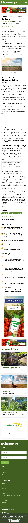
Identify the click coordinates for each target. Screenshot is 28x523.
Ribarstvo (4, 490)
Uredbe (3, 488)
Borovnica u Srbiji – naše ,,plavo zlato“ (13, 240)
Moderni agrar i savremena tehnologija (11, 495)
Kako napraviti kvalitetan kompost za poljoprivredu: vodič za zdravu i (11, 368)
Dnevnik (7, 206)
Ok (9, 521)
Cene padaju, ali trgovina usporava (13, 244)
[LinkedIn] (7, 26)
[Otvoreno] (26, 2)
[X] (5, 26)
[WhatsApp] (9, 26)
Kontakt (3, 477)
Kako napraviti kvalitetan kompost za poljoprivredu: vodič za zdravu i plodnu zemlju (13, 228)
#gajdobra (5, 213)
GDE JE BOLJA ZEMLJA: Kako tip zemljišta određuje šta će (12, 390)
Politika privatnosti (15, 521)
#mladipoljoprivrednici (16, 213)
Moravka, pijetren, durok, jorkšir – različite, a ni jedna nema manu (12, 248)
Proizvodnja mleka (6, 493)
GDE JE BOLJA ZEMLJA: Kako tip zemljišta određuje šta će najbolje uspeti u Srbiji (14, 235)
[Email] (13, 26)
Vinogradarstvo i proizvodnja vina (10, 498)
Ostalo (3, 483)
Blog (2, 474)
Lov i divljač (4, 500)
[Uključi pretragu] (23, 2)
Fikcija (3, 505)
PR (2, 486)
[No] (26, 518)
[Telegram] (11, 26)
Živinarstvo (4, 502)
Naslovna (3, 469)
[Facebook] (2, 26)
